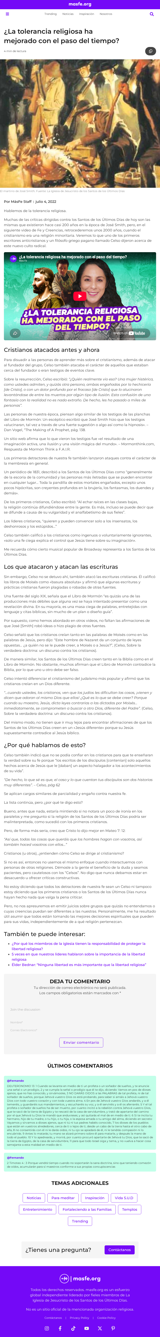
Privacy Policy (79, 1318)
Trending (50, 14)
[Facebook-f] (60, 1328)
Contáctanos (53, 1318)
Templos (129, 1209)
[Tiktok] (73, 1328)
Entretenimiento (37, 1209)
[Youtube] (86, 1328)
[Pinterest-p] (113, 1328)
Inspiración (86, 14)
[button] (7, 14)
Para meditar (63, 1198)
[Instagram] (47, 1328)
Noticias (68, 14)
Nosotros (106, 14)
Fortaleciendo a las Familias (87, 1209)
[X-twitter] (100, 1328)
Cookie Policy (106, 1318)
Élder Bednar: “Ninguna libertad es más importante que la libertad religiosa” (79, 965)
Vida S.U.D (124, 1198)
